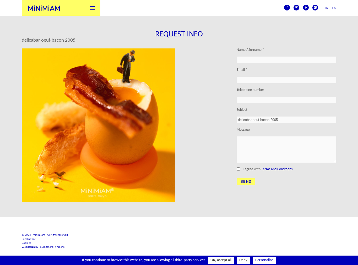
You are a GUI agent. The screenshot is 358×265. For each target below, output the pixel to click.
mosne (60, 247)
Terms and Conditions (276, 169)
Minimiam (44, 8)
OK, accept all (220, 260)
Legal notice (29, 239)
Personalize (264, 260)
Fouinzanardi (46, 247)
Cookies (26, 243)
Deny (243, 260)
